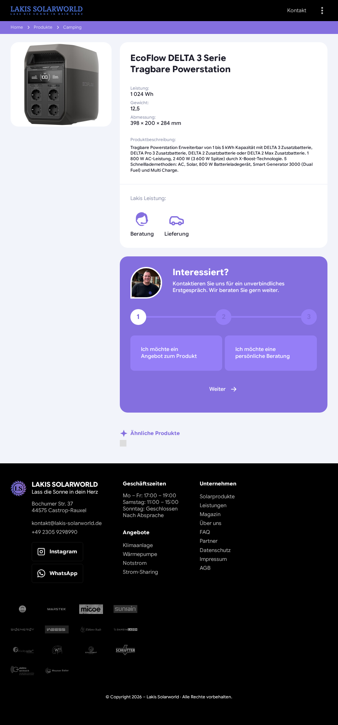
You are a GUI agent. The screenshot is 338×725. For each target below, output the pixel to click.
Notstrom (135, 563)
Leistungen (213, 505)
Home (17, 27)
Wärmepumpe (140, 554)
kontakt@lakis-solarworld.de (67, 523)
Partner (209, 541)
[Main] (47, 10)
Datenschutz (215, 550)
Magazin (210, 514)
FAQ (205, 532)
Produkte (43, 27)
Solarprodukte (217, 496)
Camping (72, 27)
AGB (205, 568)
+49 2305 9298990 (55, 532)
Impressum (213, 559)
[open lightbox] (61, 84)
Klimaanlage (138, 545)
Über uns (210, 523)
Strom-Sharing (140, 572)
